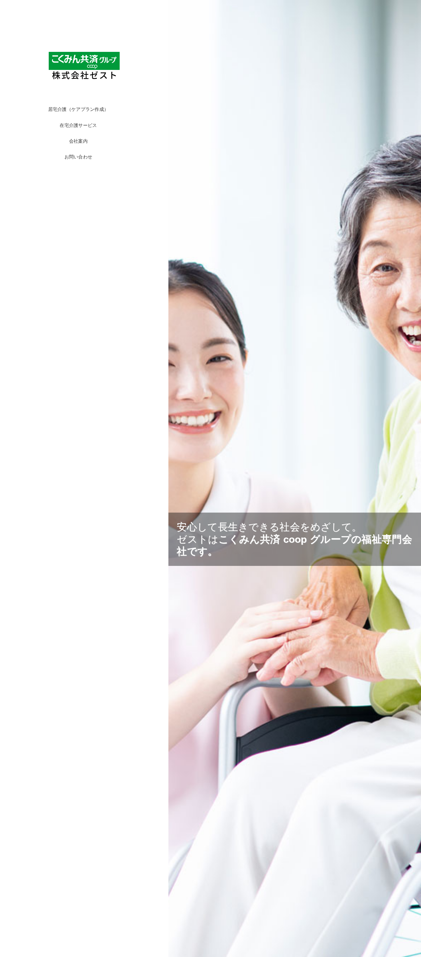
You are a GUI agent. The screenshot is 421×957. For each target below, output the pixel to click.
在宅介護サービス (78, 125)
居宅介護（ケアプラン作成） (78, 109)
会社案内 (78, 141)
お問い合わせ (78, 156)
